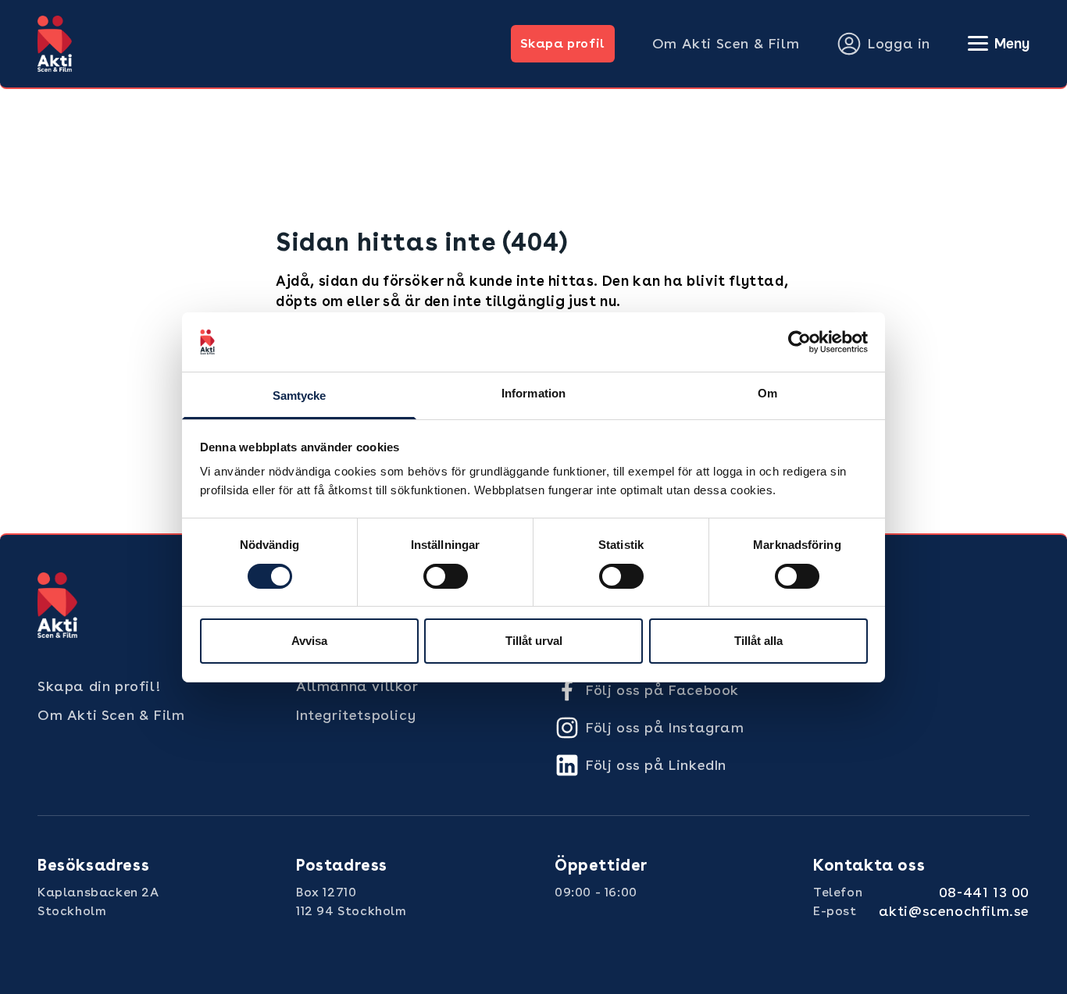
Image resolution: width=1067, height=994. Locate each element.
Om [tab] (767, 393)
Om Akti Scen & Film (725, 43)
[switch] (445, 576)
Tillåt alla (758, 640)
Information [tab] (533, 393)
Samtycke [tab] (300, 395)
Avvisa (309, 640)
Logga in (899, 43)
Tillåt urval (533, 640)
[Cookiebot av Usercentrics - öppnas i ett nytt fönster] (799, 342)
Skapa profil (562, 43)
